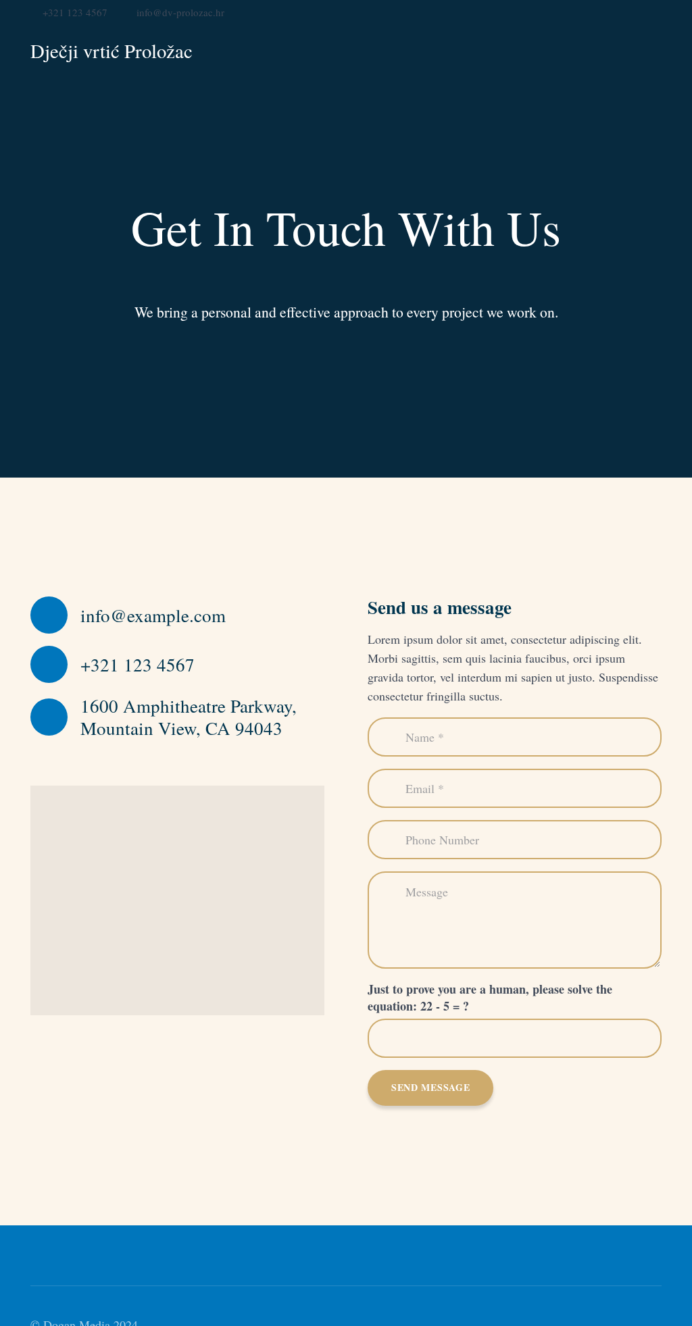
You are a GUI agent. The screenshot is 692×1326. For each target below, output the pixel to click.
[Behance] (612, 11)
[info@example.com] (55, 615)
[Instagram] (656, 12)
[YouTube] (590, 11)
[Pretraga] (653, 51)
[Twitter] (547, 11)
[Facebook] (525, 11)
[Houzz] (634, 11)
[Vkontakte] (569, 11)
